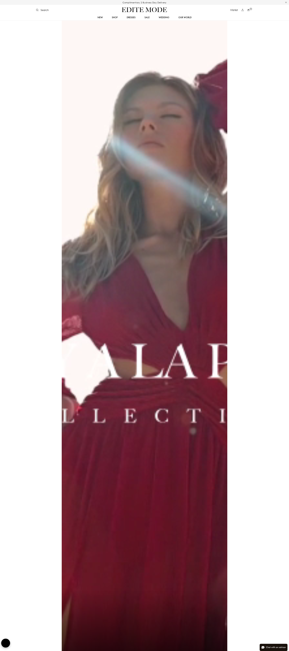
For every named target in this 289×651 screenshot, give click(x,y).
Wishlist (234, 10)
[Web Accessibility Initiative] (5, 643)
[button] (42, 10)
